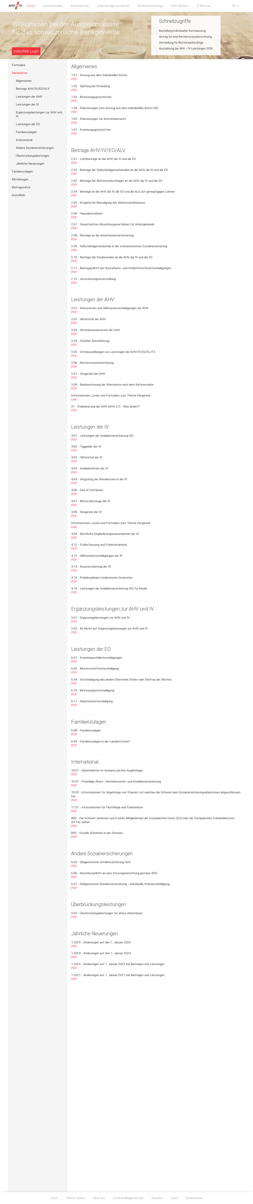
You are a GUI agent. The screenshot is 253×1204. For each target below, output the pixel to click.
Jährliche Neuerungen (30, 163)
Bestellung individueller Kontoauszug (182, 30)
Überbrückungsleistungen (32, 156)
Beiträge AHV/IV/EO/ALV (32, 88)
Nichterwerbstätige (150, 6)
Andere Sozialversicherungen (35, 148)
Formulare (18, 65)
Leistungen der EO (28, 124)
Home (31, 6)
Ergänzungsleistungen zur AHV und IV (39, 114)
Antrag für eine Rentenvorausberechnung (185, 36)
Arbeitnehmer (80, 6)
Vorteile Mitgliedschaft (128, 1198)
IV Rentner (203, 6)
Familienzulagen (26, 132)
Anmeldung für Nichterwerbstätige (181, 42)
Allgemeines (24, 81)
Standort (157, 1198)
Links (174, 1198)
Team (54, 1198)
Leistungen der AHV (29, 96)
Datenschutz (194, 1198)
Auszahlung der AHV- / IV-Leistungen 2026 (186, 48)
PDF (74, 79)
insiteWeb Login (26, 51)
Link (73, 399)
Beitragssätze (21, 187)
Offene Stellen (75, 1198)
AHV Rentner (179, 6)
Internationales (53, 6)
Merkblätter (19, 73)
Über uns (99, 1198)
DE (234, 5)
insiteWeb (18, 195)
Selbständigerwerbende (113, 6)
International (24, 140)
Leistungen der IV (27, 104)
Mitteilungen (20, 179)
